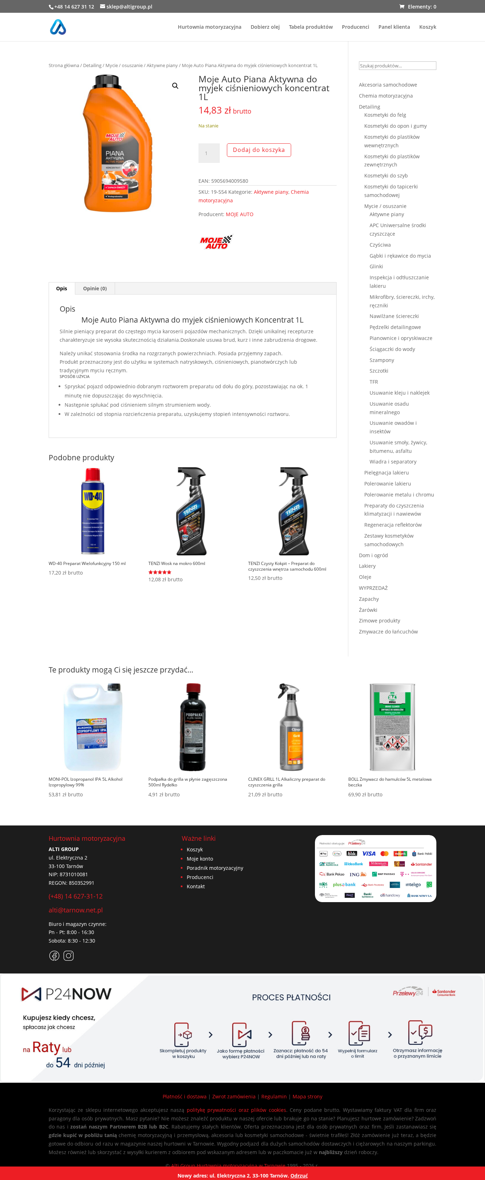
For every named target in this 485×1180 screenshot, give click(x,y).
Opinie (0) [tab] (95, 288)
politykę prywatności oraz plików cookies (236, 1110)
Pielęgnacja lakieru (386, 472)
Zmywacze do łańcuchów (388, 631)
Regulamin (274, 1096)
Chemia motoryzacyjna (386, 95)
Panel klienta (394, 27)
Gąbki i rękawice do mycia (400, 255)
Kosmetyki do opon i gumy (395, 125)
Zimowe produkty (379, 620)
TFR (374, 381)
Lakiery (367, 565)
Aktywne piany (162, 65)
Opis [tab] (61, 288)
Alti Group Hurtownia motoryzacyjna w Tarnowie (228, 1165)
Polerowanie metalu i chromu (399, 494)
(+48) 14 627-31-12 (76, 896)
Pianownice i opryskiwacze (401, 338)
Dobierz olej (265, 27)
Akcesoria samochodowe (388, 84)
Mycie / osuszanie (124, 65)
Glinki (376, 266)
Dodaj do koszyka (259, 150)
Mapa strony (307, 1096)
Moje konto (200, 858)
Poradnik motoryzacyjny (215, 868)
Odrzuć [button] (299, 1175)
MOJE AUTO (240, 214)
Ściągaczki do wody (392, 349)
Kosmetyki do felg (385, 114)
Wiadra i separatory (393, 461)
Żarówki (368, 610)
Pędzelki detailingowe (395, 327)
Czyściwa (380, 244)
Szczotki (379, 370)
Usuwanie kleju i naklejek (400, 392)
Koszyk (427, 27)
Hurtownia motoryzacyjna (209, 27)
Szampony (382, 360)
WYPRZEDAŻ (373, 587)
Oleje (365, 576)
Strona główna (64, 65)
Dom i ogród (373, 555)
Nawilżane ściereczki (394, 316)
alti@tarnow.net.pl (76, 910)
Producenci (355, 27)
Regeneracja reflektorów (393, 524)
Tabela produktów (311, 27)
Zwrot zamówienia (234, 1096)
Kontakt (196, 886)
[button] (175, 85)
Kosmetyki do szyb (386, 175)
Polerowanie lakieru (387, 483)
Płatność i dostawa (185, 1096)
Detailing (92, 65)
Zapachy (369, 599)
